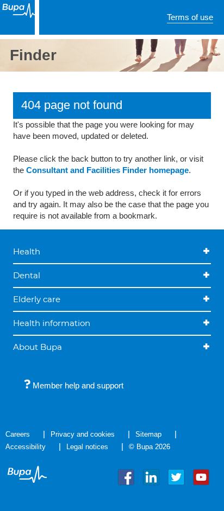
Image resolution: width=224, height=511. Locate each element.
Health (26, 251)
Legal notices (87, 447)
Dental (26, 275)
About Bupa (37, 347)
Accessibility (25, 447)
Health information (51, 323)
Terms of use (190, 17)
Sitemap (148, 434)
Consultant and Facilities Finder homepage (107, 170)
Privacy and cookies (83, 434)
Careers (17, 434)
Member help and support (76, 385)
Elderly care (36, 299)
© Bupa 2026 (149, 447)
